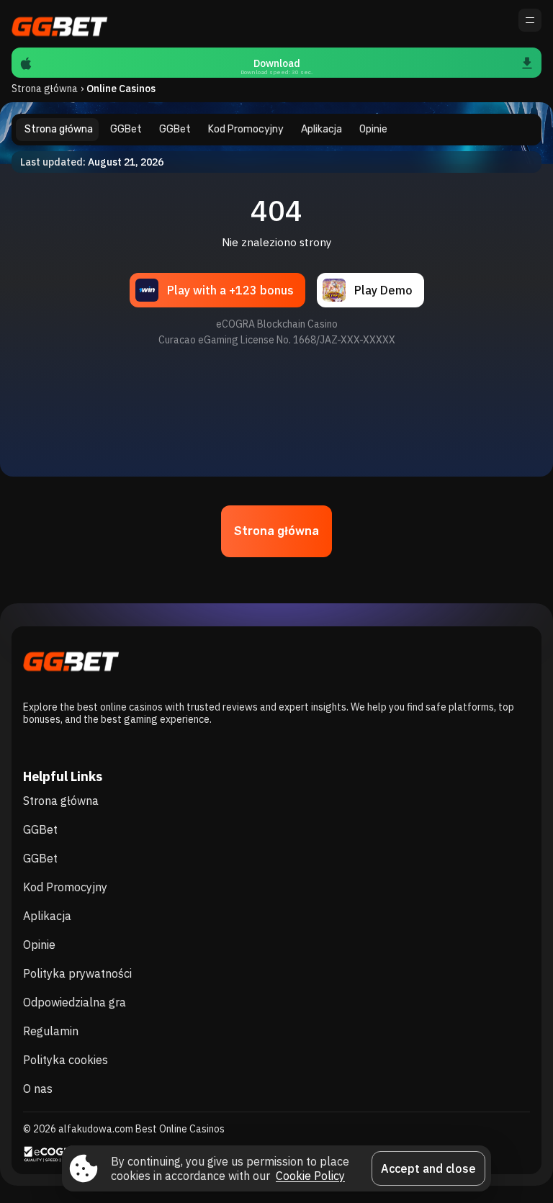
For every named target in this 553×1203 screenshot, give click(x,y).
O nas (38, 1088)
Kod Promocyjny (65, 887)
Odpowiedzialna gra (74, 1002)
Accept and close (428, 1168)
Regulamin (50, 1031)
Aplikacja (47, 916)
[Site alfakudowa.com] (62, 24)
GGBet (40, 829)
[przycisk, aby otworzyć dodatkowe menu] (529, 20)
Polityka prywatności (77, 973)
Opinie (39, 944)
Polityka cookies (65, 1060)
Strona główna (45, 89)
